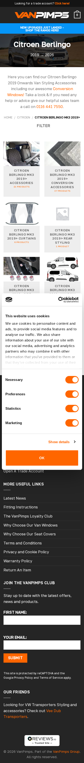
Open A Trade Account (24, 471)
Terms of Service (51, 677)
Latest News (15, 498)
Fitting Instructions (21, 507)
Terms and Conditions (23, 543)
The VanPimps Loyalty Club (28, 516)
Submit (15, 658)
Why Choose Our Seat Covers (30, 534)
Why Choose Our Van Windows (31, 525)
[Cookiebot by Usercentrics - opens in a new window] (59, 300)
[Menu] (6, 15)
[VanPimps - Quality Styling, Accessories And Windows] (42, 15)
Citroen (23, 117)
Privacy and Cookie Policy (26, 552)
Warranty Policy (18, 561)
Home (8, 117)
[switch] (72, 394)
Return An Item (17, 570)
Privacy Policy (23, 677)
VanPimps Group (66, 751)
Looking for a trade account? (34, 3)
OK (42, 458)
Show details (59, 442)
